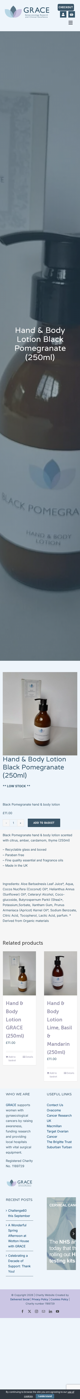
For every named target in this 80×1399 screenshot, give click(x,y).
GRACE (11, 1105)
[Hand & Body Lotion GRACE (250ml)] (19, 973)
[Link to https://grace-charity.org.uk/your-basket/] (71, 14)
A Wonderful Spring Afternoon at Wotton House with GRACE (18, 1235)
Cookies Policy (59, 1299)
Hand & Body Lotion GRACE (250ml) (15, 1019)
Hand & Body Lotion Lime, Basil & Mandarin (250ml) (59, 1027)
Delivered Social (20, 1299)
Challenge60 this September (19, 1213)
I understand (45, 1396)
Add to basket (44, 822)
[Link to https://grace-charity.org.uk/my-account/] (63, 14)
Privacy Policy (40, 1299)
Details (29, 1056)
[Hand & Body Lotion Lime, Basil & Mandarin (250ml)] (60, 973)
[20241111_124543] (40, 713)
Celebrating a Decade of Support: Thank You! (19, 1263)
